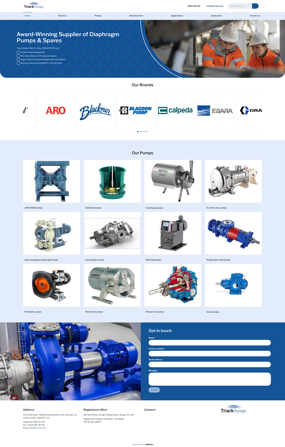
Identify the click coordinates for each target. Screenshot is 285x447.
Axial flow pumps (93, 208)
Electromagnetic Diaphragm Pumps (41, 260)
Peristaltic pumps (33, 312)
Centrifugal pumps (154, 208)
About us (62, 15)
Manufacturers (136, 15)
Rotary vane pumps (155, 312)
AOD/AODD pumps (34, 208)
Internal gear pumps (94, 260)
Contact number (157, 348)
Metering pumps (153, 260)
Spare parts (216, 15)
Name (152, 337)
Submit (154, 390)
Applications (177, 15)
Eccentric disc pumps (216, 208)
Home (27, 15)
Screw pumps (212, 312)
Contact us (255, 15)
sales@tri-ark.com (214, 6)
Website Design (137, 444)
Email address (156, 359)
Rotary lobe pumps (94, 312)
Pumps (98, 15)
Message (153, 370)
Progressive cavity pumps (218, 260)
